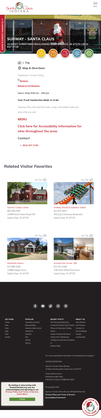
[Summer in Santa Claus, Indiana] (41, 53)
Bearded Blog (30, 325)
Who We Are (80, 322)
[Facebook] (35, 309)
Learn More (22, 394)
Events (7, 337)
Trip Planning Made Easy (59, 322)
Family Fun (29, 331)
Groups (78, 334)
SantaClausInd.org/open (85, 356)
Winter (27, 340)
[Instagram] (58, 309)
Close (22, 399)
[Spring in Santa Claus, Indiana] (88, 53)
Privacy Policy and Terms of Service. (22, 392)
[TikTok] (50, 309)
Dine (7, 328)
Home (7, 322)
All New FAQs (55, 346)
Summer (28, 334)
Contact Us (80, 328)
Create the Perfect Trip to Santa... (62, 325)
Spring (27, 343)
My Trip (39, 179)
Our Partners (80, 325)
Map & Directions (33, 68)
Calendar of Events (32, 322)
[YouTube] (42, 309)
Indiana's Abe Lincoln (33, 328)
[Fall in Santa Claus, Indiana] (53, 53)
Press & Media (81, 331)
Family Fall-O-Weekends (59, 337)
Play (6, 325)
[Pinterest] (65, 309)
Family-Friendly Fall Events (60, 334)
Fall (26, 337)
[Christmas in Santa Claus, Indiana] (65, 53)
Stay (6, 331)
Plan (6, 334)
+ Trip (26, 62)
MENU (22, 119)
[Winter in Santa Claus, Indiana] (77, 53)
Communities (80, 337)
